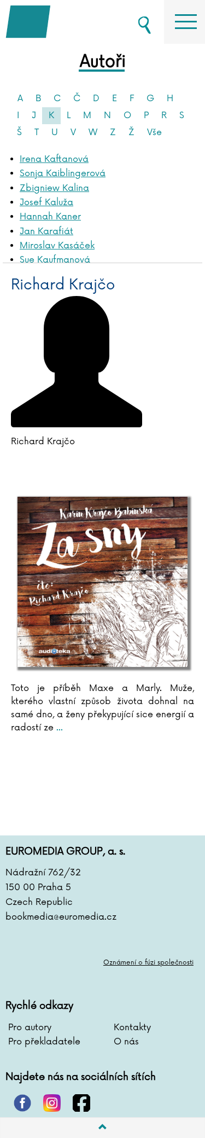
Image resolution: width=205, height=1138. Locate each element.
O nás (126, 1041)
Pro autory (29, 1027)
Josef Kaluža (46, 202)
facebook (81, 1103)
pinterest (22, 1103)
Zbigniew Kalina (54, 188)
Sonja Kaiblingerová (63, 173)
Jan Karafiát (46, 231)
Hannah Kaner (50, 216)
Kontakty (132, 1027)
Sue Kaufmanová (55, 259)
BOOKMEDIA (60, 21)
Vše (154, 132)
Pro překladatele (44, 1041)
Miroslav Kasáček (57, 245)
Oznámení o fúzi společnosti (148, 963)
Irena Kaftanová (54, 159)
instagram (52, 1103)
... (58, 727)
